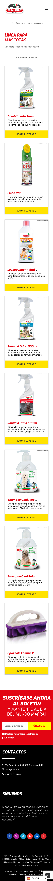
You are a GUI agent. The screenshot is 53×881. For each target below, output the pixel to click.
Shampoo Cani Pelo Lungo (25, 576)
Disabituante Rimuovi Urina (26, 116)
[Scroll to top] (47, 875)
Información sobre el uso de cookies (21, 871)
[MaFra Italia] (14, 9)
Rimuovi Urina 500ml (22, 423)
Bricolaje (19, 23)
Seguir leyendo (27, 134)
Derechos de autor (27, 874)
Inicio (11, 23)
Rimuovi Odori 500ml (22, 346)
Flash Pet (13, 193)
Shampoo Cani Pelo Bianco (26, 499)
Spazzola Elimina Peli (22, 653)
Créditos (41, 874)
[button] (46, 8)
